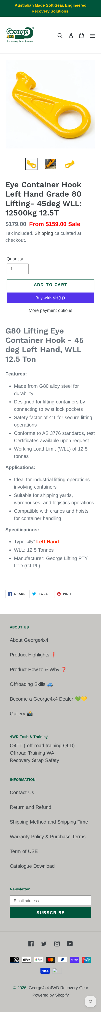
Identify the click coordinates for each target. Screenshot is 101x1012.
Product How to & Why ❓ (38, 669)
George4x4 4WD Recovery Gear (58, 987)
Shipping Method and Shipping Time (49, 822)
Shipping (44, 233)
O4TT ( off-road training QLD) (42, 745)
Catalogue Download (32, 866)
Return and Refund (30, 807)
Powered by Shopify (50, 995)
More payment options (50, 310)
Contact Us (22, 792)
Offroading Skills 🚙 (31, 684)
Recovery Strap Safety (34, 760)
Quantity (15, 258)
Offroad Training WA (32, 753)
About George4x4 (29, 640)
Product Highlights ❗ (33, 654)
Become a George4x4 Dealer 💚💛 (48, 699)
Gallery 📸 (21, 713)
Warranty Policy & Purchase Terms (48, 836)
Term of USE (24, 851)
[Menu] (92, 35)
